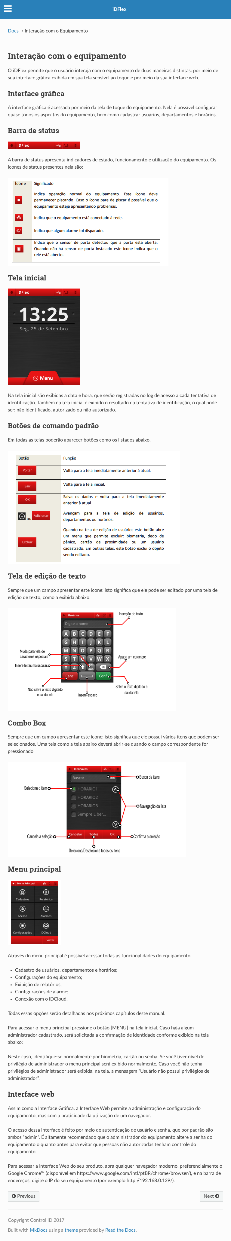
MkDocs (39, 1230)
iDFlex (119, 9)
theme (71, 1230)
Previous (25, 1196)
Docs (13, 31)
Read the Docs (120, 1230)
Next (209, 1196)
